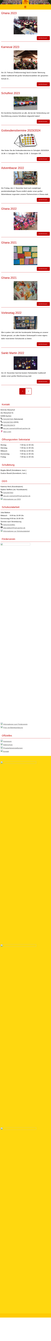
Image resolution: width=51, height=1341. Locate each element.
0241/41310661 (9, 525)
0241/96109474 (9, 425)
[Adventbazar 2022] (25, 178)
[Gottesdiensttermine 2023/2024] (25, 140)
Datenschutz (8, 745)
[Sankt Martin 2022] (25, 363)
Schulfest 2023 (10, 93)
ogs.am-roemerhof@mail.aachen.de (16, 496)
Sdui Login (7, 432)
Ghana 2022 (9, 208)
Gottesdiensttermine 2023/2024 (20, 130)
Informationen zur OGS (12, 499)
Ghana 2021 (9, 242)
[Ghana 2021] (25, 255)
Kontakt (6, 751)
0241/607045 (8, 419)
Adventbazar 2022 (12, 168)
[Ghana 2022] (25, 221)
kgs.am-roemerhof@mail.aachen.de (16, 428)
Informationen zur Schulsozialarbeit (16, 531)
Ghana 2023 (9, 13)
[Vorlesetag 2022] (25, 322)
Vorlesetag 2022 (11, 312)
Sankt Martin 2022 (12, 353)
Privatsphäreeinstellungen (13, 748)
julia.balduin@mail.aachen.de (14, 528)
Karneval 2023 (10, 47)
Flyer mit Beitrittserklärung (13, 728)
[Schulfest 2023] (25, 103)
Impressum (7, 741)
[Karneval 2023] (25, 60)
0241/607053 (8, 422)
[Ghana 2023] (25, 25)
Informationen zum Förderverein (15, 724)
